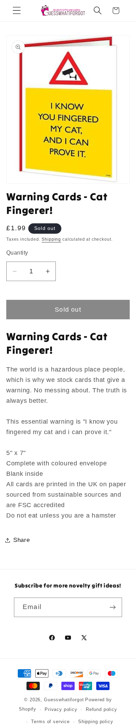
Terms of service (50, 721)
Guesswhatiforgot (64, 699)
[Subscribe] (112, 607)
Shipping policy (95, 721)
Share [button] (21, 540)
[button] (17, 10)
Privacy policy (61, 709)
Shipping (51, 239)
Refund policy (101, 709)
